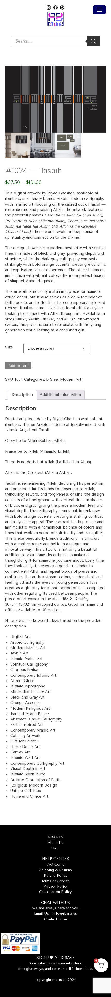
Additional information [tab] (60, 395)
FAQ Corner (55, 864)
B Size (52, 379)
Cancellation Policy (55, 892)
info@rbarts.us (65, 913)
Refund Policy (55, 875)
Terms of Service (55, 881)
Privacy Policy (56, 886)
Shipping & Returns (55, 870)
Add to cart (18, 366)
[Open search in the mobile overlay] (55, 41)
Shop (55, 848)
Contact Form (55, 919)
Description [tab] (22, 395)
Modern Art (70, 379)
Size (9, 347)
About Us (56, 843)
